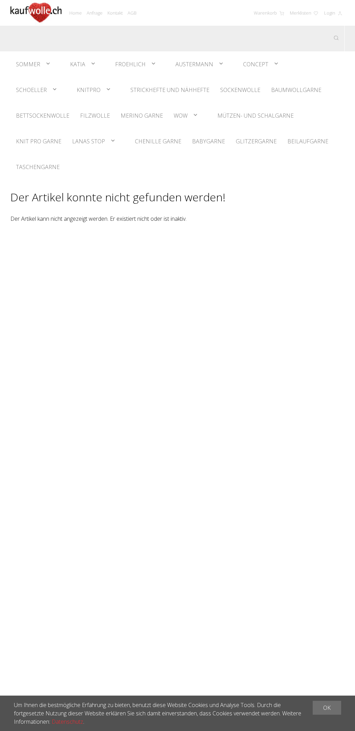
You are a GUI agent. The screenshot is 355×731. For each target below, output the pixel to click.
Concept (255, 64)
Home (75, 13)
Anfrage (95, 13)
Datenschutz (67, 721)
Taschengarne (38, 167)
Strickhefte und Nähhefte (169, 90)
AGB (132, 13)
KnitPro (89, 90)
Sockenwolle (240, 90)
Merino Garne (142, 115)
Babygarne (208, 141)
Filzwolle (95, 115)
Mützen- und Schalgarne (255, 115)
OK (327, 708)
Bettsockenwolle (42, 115)
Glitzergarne (256, 141)
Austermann (194, 64)
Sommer (28, 64)
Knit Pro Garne (38, 141)
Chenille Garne (158, 141)
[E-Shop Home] (36, 13)
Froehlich (130, 64)
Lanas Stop (88, 141)
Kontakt (115, 13)
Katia (77, 64)
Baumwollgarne (296, 90)
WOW (181, 115)
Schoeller (31, 90)
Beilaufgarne (307, 141)
